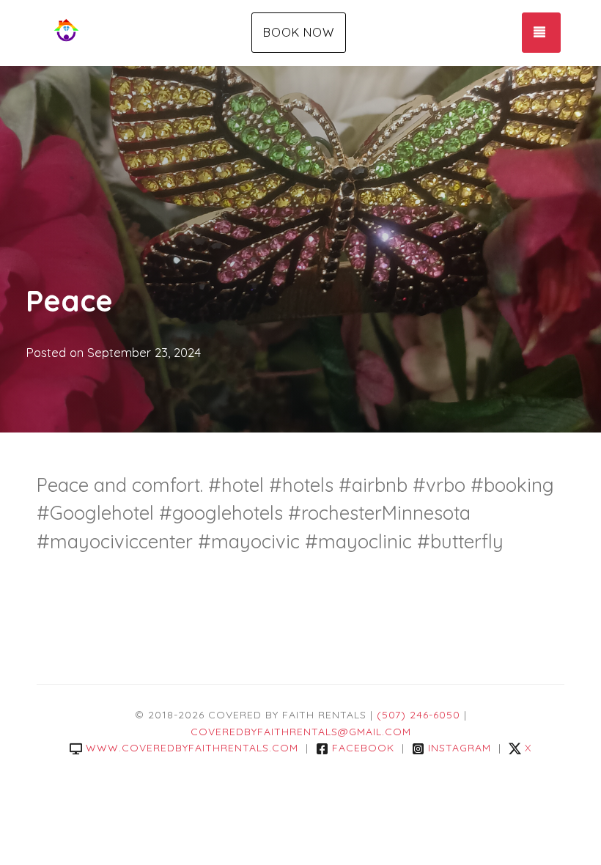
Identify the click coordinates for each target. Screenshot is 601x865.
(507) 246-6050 (418, 714)
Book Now (298, 32)
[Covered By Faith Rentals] (125, 33)
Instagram (459, 747)
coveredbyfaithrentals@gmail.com (301, 731)
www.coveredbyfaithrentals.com (192, 747)
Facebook (363, 747)
